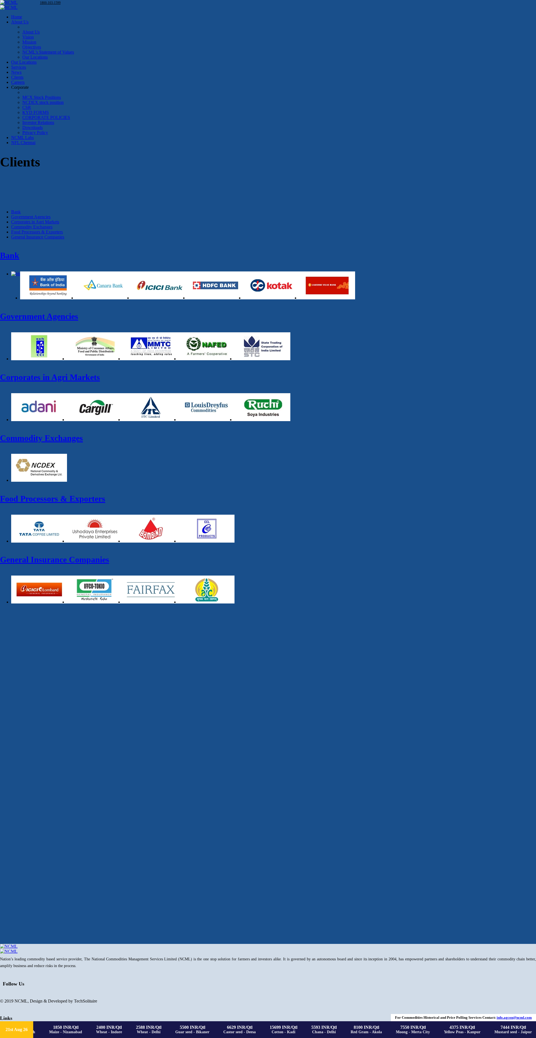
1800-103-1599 (50, 3)
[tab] (16, 211)
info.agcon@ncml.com (514, 1017)
